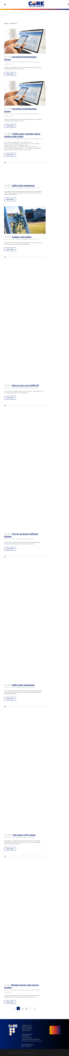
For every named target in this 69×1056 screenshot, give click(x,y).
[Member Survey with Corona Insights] (25, 919)
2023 (29, 239)
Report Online (26, 1030)
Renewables (35, 138)
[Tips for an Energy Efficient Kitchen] (25, 468)
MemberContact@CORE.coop (31, 1039)
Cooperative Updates (23, 61)
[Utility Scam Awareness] (25, 172)
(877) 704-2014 (26, 1046)
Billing (18, 388)
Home (6, 23)
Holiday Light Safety (22, 237)
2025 (31, 61)
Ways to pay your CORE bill (25, 385)
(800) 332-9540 (27, 1037)
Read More (10, 74)
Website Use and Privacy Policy (16, 1051)
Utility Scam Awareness (23, 185)
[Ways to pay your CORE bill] (25, 319)
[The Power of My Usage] (25, 769)
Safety (34, 188)
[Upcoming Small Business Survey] (25, 41)
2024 (29, 188)
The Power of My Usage (24, 835)
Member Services (25, 138)
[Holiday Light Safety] (25, 220)
